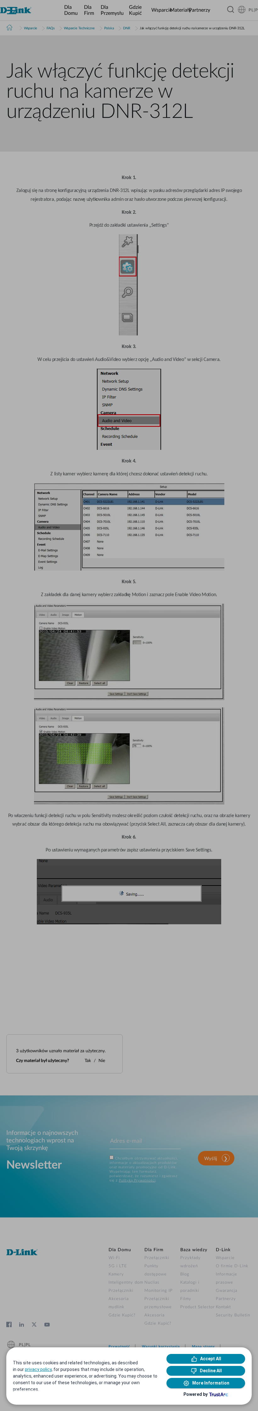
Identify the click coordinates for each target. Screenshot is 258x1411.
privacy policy (38, 1369)
